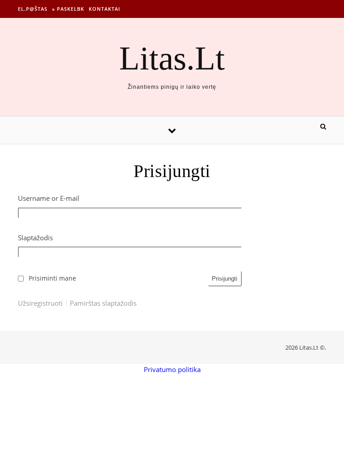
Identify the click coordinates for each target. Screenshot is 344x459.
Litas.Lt (172, 58)
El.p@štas (32, 8)
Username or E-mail (48, 198)
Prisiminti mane (52, 278)
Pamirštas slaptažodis (103, 303)
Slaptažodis (35, 237)
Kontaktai (104, 8)
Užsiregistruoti (40, 303)
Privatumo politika (172, 369)
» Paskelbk (68, 8)
